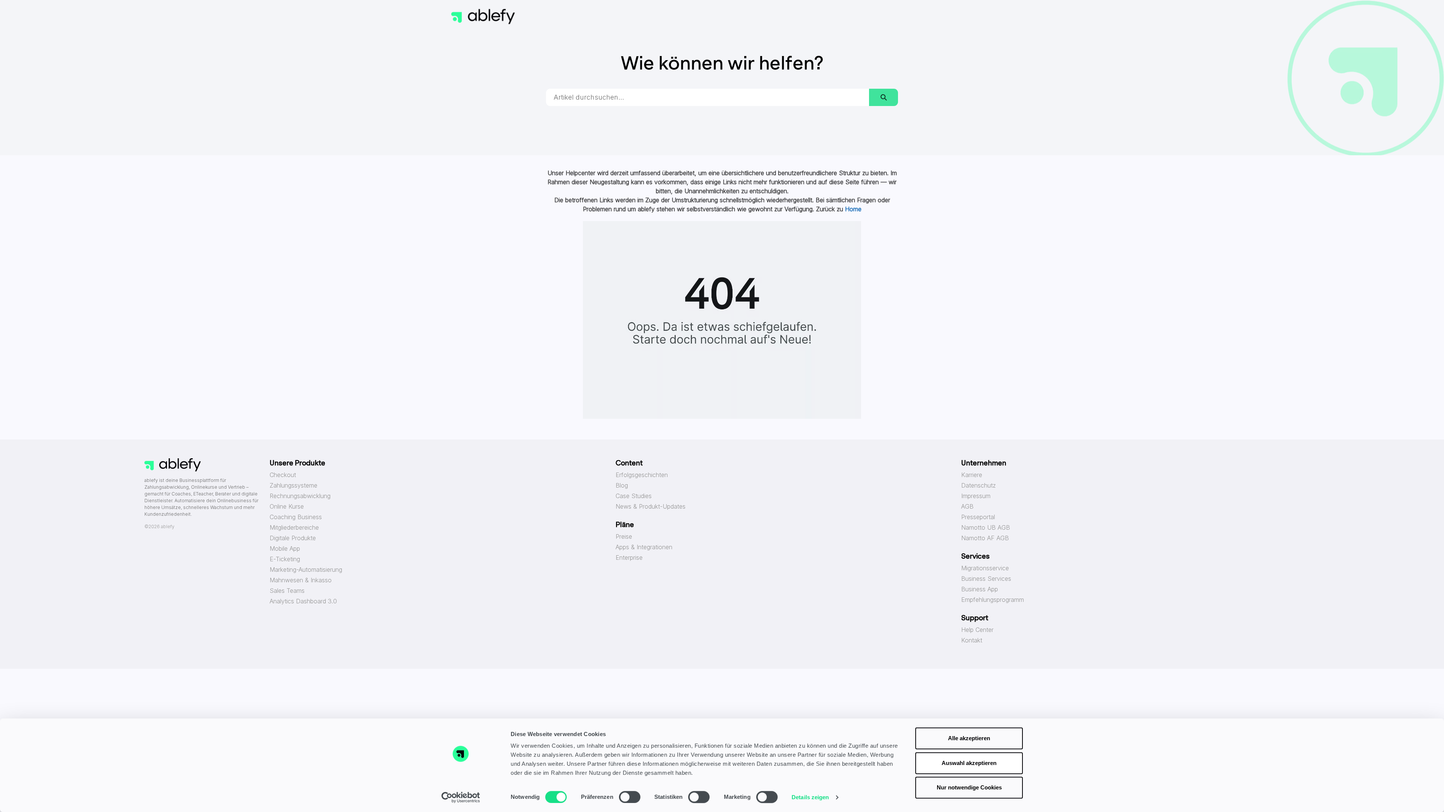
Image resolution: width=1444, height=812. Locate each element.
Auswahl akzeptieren (969, 763)
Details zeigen (810, 797)
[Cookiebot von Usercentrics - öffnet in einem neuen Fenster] (461, 797)
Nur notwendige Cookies (969, 787)
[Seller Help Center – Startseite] (483, 16)
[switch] (629, 797)
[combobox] (707, 97)
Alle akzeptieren (969, 738)
